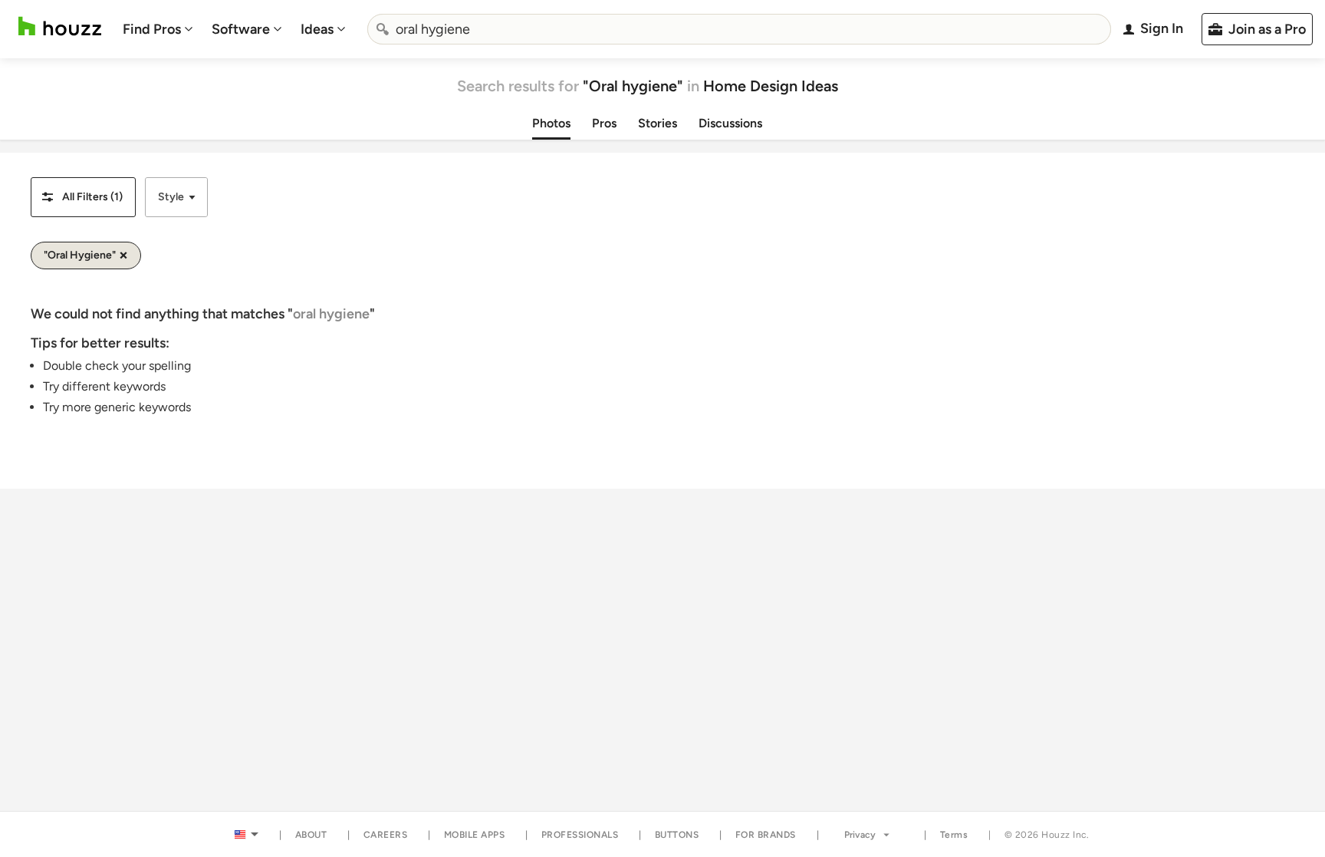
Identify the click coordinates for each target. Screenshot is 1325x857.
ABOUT (311, 834)
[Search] (382, 29)
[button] (83, 197)
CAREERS (385, 834)
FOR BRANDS (765, 834)
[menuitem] (157, 29)
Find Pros (152, 29)
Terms (954, 834)
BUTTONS (677, 834)
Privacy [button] (860, 834)
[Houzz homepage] (59, 26)
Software (241, 29)
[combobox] (739, 29)
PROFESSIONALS (580, 834)
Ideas (317, 29)
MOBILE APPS (474, 834)
